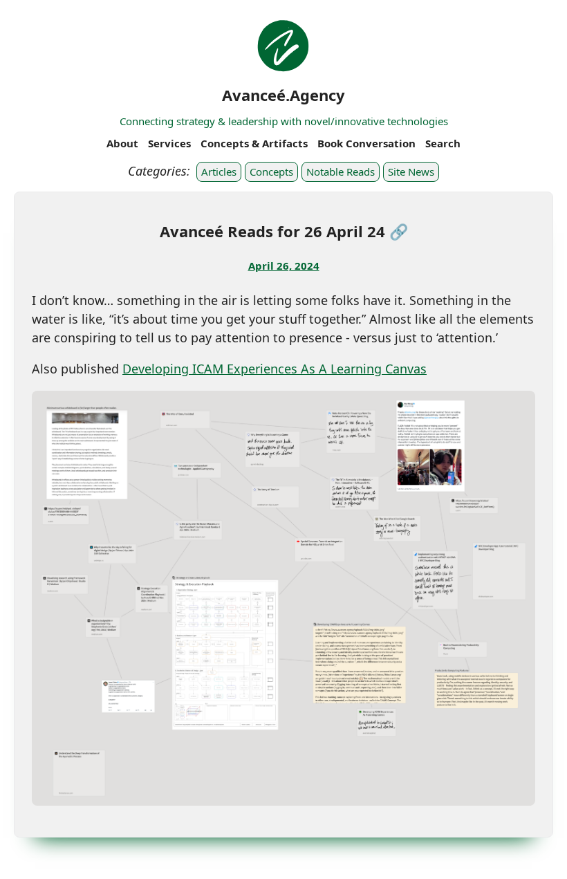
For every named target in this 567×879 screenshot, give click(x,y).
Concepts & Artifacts (254, 143)
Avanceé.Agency (283, 94)
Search (443, 143)
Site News (411, 171)
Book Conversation (366, 143)
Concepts (271, 171)
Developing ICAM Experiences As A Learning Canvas (274, 368)
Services (169, 143)
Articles (218, 171)
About (122, 143)
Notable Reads (340, 171)
